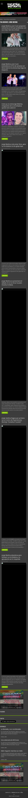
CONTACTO (7, 792)
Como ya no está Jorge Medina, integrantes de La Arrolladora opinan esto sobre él (12, 106)
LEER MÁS (5, 58)
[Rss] (14, 794)
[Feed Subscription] (27, 22)
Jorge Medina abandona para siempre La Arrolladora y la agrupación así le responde (12, 557)
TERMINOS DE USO (15, 792)
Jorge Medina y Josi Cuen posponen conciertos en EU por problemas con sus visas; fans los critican (14, 28)
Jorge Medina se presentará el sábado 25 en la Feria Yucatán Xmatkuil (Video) (12, 283)
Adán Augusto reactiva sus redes (12, 751)
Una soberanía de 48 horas (10, 740)
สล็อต (21, 792)
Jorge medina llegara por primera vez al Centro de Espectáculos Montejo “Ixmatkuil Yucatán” (13, 420)
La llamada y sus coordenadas (11, 729)
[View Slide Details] (11, 699)
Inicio (1, 19)
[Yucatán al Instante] (14, 6)
